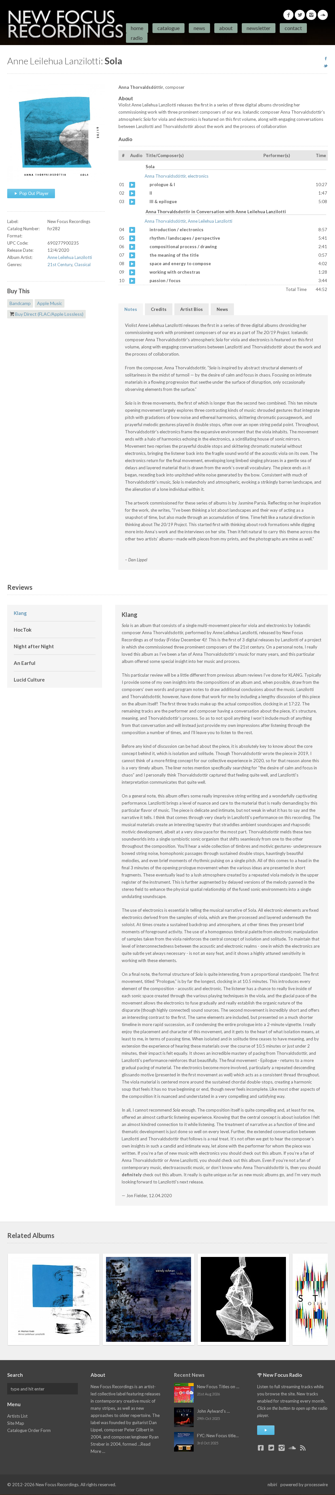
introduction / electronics (132, 230)
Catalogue (168, 28)
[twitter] (326, 65)
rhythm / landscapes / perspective (132, 238)
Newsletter (259, 28)
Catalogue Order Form (29, 1430)
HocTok (22, 630)
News (199, 28)
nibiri (272, 1484)
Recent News (189, 1375)
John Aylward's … (213, 1411)
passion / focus (132, 281)
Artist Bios (191, 309)
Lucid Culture (29, 680)
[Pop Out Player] (265, 1430)
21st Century (59, 264)
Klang (20, 613)
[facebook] (326, 58)
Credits (159, 309)
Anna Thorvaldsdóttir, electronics (176, 176)
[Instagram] (311, 14)
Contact (293, 28)
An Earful (24, 663)
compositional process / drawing (132, 247)
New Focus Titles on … (218, 1386)
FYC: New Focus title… (217, 1435)
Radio (137, 38)
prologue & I (132, 185)
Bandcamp (20, 303)
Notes (130, 309)
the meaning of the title (132, 255)
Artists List (17, 1416)
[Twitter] (300, 14)
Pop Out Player (33, 193)
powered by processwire (304, 1484)
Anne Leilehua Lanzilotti (69, 257)
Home (137, 28)
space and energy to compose (132, 264)
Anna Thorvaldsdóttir (165, 221)
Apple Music (49, 303)
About (226, 28)
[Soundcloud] (323, 14)
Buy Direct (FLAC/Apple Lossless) (49, 314)
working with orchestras (132, 272)
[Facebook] (288, 14)
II (132, 193)
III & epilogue (132, 202)
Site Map (15, 1423)
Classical (82, 264)
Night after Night (34, 646)
